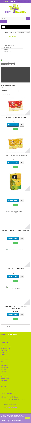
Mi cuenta (4, 384)
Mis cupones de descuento (6, 393)
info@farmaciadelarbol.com (12, 407)
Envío (5, 41)
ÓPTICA (2, 356)
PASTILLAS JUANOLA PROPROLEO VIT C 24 (15, 155)
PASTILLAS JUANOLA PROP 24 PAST (15, 117)
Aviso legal (6, 43)
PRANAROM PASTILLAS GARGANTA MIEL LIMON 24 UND (15, 307)
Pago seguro (6, 49)
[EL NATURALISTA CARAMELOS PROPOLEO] (15, 182)
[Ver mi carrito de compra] (3, 21)
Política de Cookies (5, 378)
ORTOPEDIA (3, 361)
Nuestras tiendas (7, 51)
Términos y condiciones (9, 45)
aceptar (27, 417)
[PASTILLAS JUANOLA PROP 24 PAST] (15, 106)
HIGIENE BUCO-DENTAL (6, 358)
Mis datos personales (5, 391)
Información (12, 36)
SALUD (2, 345)
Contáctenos (20, 1)
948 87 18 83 (5, 1)
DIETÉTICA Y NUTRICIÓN (6, 346)
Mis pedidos (3, 386)
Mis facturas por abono (6, 388)
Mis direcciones (4, 389)
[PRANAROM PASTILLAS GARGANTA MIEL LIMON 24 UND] (15, 295)
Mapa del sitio (4, 380)
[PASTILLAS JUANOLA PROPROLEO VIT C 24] (15, 144)
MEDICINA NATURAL (5, 350)
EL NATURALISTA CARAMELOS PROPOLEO (15, 193)
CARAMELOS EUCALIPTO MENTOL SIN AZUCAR (15, 231)
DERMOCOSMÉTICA (5, 352)
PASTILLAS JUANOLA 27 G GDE (15, 268)
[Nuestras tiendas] (12, 60)
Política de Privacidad (5, 373)
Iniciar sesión (26, 1)
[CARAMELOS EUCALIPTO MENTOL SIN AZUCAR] (15, 219)
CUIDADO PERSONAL (5, 348)
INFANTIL (3, 354)
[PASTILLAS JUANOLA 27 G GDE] (15, 257)
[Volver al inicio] (2, 32)
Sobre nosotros (7, 47)
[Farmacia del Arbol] (15, 8)
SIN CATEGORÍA (4, 359)
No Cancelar (17, 419)
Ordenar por (4, 90)
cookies (18, 414)
